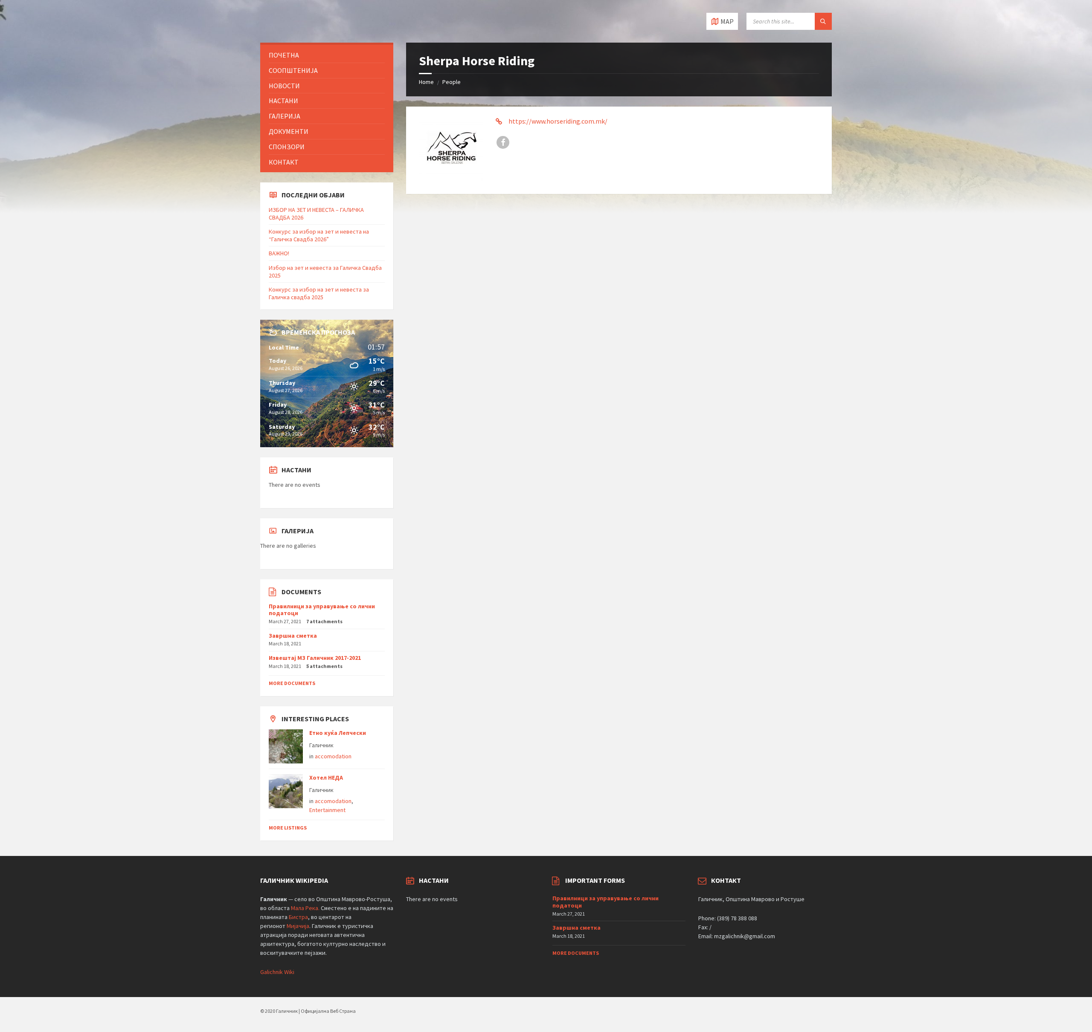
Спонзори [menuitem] (287, 146)
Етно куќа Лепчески (337, 733)
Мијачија (298, 926)
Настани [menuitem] (283, 100)
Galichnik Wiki (277, 972)
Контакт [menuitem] (284, 162)
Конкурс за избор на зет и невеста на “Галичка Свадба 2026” (319, 235)
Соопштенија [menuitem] (293, 70)
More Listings (288, 827)
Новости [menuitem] (284, 85)
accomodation (333, 756)
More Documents (292, 683)
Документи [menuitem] (288, 131)
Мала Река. (305, 908)
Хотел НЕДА (326, 777)
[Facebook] (503, 142)
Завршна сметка (293, 635)
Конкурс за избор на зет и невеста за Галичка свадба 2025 (319, 293)
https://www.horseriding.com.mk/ (557, 121)
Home (426, 82)
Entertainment (327, 810)
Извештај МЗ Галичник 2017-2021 (315, 658)
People (451, 82)
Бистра (298, 917)
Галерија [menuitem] (284, 116)
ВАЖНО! (279, 253)
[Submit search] (823, 21)
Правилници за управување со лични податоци (322, 609)
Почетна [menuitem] (284, 55)
